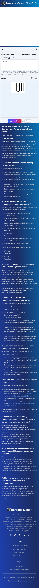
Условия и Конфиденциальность (19, 581)
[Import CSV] (9, 58)
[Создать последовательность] (13, 58)
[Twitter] (28, 535)
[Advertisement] (19, 26)
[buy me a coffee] (27, 3)
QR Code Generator (19, 556)
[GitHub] (32, 3)
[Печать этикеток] (36, 78)
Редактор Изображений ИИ (19, 569)
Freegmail (19, 566)
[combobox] (27, 121)
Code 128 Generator (19, 549)
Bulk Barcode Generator (19, 545)
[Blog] (30, 3)
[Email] (24, 535)
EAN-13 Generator (19, 552)
